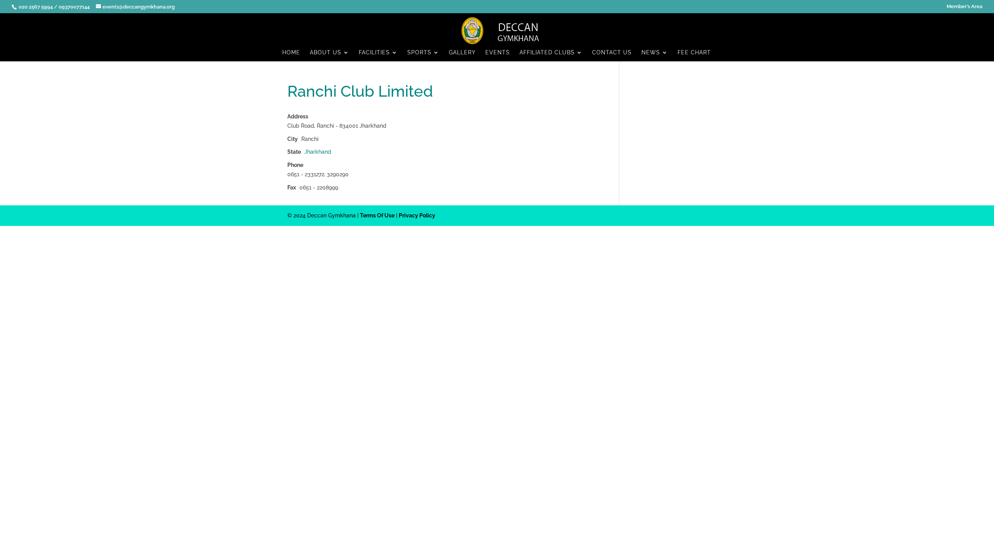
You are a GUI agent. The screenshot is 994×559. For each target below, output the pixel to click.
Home (291, 53)
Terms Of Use (377, 215)
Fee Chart (694, 53)
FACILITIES (374, 53)
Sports (419, 53)
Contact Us (612, 53)
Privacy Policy (417, 215)
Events (497, 53)
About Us (325, 53)
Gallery (462, 53)
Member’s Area (964, 6)
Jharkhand (317, 152)
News (650, 53)
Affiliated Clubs (547, 53)
